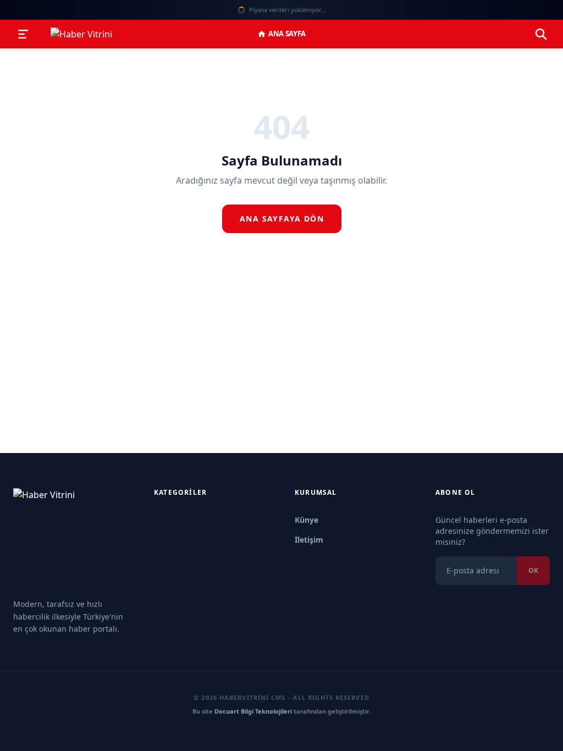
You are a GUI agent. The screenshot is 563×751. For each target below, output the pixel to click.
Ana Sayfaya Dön (282, 218)
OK (533, 570)
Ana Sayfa (287, 33)
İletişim (309, 539)
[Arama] (541, 34)
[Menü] (23, 34)
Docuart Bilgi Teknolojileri (253, 711)
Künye (306, 520)
